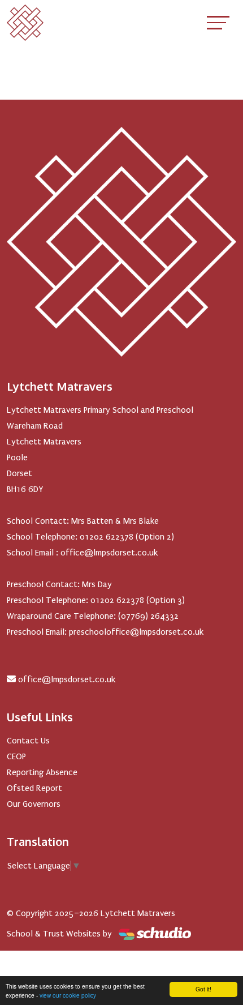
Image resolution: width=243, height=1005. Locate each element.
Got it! (203, 989)
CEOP (16, 756)
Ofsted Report (34, 788)
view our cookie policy (68, 995)
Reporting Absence (42, 772)
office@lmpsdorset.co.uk (66, 679)
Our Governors (33, 804)
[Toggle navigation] (218, 22)
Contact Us (28, 740)
